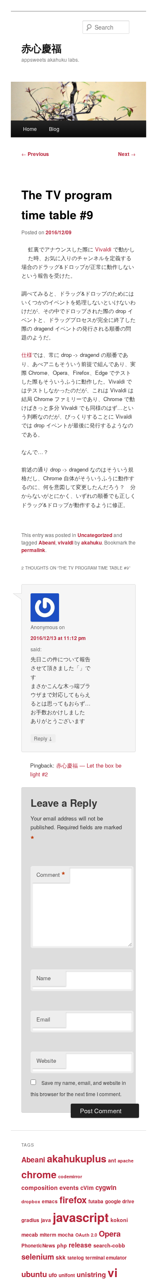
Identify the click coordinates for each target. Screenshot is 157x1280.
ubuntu (34, 1274)
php (62, 1245)
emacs (50, 1201)
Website (46, 1060)
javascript (81, 1217)
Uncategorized (94, 535)
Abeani (47, 542)
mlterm (48, 1234)
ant (112, 1160)
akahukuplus (76, 1158)
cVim (87, 1188)
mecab (29, 1234)
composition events (50, 1187)
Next (127, 154)
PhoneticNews (38, 1245)
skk (61, 1257)
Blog (54, 128)
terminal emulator (106, 1257)
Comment (50, 874)
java (46, 1220)
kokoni (119, 1220)
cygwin (105, 1187)
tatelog (75, 1257)
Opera (110, 1233)
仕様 (26, 355)
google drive (119, 1201)
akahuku (91, 542)
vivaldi (65, 542)
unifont (67, 1275)
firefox (73, 1199)
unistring (91, 1274)
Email (43, 1019)
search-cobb (109, 1245)
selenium (37, 1256)
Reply (43, 738)
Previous (35, 154)
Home (30, 128)
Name (43, 978)
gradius (30, 1220)
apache (126, 1160)
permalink (33, 550)
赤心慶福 (41, 48)
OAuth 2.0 (86, 1235)
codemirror (70, 1176)
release (80, 1245)
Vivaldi (103, 249)
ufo (53, 1275)
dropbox (30, 1201)
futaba (95, 1201)
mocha (66, 1234)
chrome (39, 1174)
